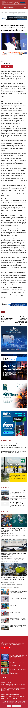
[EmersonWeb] (14, 20)
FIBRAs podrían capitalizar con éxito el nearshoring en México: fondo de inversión (13, 530)
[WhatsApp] (11, 66)
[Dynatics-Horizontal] (14, 56)
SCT (6, 312)
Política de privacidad (16, 705)
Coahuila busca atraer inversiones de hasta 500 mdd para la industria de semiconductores (18, 664)
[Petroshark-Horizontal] (14, 307)
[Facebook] (2, 66)
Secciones (5, 12)
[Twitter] (5, 66)
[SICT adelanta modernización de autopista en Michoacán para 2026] (5, 599)
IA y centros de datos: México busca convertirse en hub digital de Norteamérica (18, 656)
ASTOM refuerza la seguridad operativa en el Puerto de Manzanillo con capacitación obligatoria (18, 591)
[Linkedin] (5, 648)
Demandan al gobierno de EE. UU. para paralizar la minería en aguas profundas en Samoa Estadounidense (13, 453)
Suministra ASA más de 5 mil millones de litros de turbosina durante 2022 (18, 498)
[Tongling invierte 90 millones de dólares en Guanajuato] (5, 613)
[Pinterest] (8, 66)
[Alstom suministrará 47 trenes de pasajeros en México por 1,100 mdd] (5, 620)
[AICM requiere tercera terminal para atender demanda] (14, 545)
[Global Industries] (2, 61)
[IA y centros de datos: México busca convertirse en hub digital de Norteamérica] (5, 657)
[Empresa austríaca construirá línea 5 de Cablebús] (5, 606)
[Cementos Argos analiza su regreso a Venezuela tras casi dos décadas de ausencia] (14, 569)
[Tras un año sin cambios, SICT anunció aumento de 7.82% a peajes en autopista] (5, 492)
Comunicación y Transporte (12, 12)
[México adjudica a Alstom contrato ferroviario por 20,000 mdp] (5, 627)
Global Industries (8, 61)
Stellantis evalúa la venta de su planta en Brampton (12, 696)
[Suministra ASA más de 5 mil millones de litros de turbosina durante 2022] (5, 498)
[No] (26, 704)
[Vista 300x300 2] (14, 483)
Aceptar (8, 705)
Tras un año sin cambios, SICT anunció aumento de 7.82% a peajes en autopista (18, 492)
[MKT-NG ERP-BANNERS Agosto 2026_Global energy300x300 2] (14, 351)
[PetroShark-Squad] (14, 379)
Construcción (4, 526)
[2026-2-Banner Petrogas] (14, 436)
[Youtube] (9, 648)
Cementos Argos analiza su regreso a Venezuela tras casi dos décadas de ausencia (13, 579)
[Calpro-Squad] (14, 407)
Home (2, 12)
